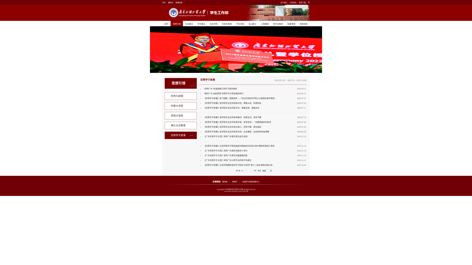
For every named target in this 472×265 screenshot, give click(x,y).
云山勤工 (252, 24)
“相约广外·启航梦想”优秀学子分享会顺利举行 (223, 94)
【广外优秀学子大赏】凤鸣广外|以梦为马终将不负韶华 (227, 160)
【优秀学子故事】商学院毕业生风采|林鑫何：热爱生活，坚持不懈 (232, 117)
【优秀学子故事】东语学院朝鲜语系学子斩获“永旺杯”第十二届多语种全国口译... (239, 165)
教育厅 (234, 182)
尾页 (259, 171)
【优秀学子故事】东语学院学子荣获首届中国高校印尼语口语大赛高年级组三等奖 (239, 146)
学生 (164, 3)
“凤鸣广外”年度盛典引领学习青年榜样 (220, 89)
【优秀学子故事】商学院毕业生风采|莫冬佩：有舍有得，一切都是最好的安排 (237, 122)
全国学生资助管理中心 (250, 182)
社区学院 (214, 24)
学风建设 (201, 24)
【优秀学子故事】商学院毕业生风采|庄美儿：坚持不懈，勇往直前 (232, 127)
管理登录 (179, 3)
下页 (254, 171)
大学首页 (293, 3)
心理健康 (265, 24)
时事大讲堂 (177, 106)
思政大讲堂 (177, 115)
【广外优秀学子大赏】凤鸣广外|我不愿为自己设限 (225, 136)
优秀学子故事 (178, 135)
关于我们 (283, 3)
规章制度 (304, 24)
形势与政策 (177, 96)
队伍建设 (189, 24)
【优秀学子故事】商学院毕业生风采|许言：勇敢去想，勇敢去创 (231, 108)
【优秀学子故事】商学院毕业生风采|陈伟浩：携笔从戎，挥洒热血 (232, 103)
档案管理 (291, 24)
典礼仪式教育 (178, 125)
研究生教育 (278, 24)
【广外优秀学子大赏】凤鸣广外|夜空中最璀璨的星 (225, 155)
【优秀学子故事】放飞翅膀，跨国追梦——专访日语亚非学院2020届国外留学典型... (240, 98)
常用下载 (302, 3)
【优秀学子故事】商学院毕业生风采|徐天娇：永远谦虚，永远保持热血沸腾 (236, 132)
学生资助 (240, 24)
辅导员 (170, 3)
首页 (166, 24)
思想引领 (177, 24)
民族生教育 (227, 24)
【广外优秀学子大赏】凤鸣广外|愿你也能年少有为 (225, 151)
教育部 (225, 182)
